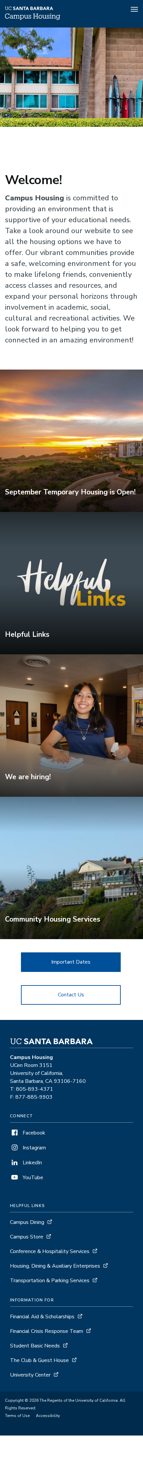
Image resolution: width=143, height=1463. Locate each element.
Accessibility (48, 1415)
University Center (30, 1375)
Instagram (33, 1147)
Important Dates (70, 962)
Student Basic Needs (35, 1345)
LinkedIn (31, 1162)
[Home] (32, 18)
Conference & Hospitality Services (49, 1251)
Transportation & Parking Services (49, 1280)
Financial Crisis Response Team (46, 1331)
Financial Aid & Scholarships (42, 1316)
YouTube (32, 1177)
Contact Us (71, 994)
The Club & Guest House (39, 1360)
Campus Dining (27, 1222)
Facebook (33, 1132)
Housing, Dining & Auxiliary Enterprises (55, 1266)
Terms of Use (17, 1415)
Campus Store (26, 1236)
